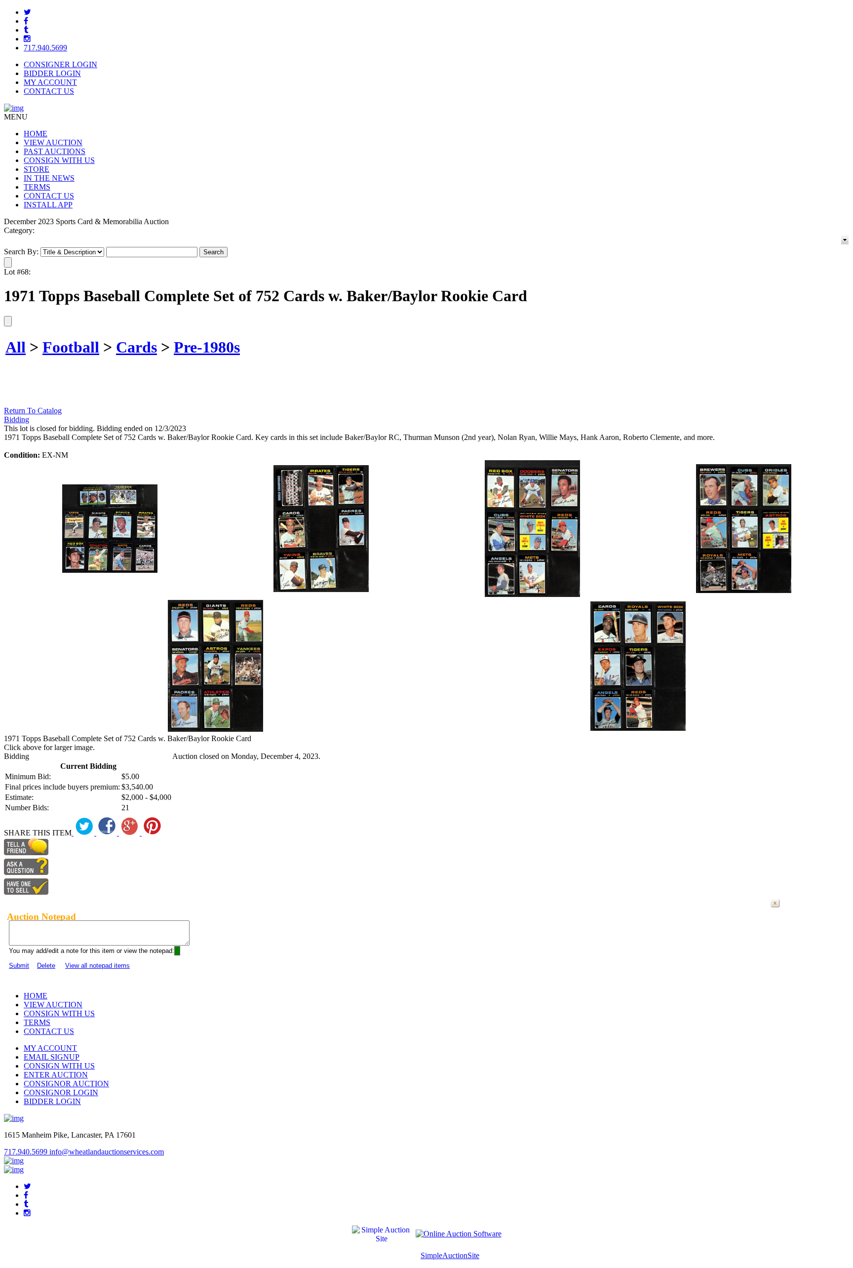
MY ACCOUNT (50, 82)
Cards (136, 347)
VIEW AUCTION (53, 142)
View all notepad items (97, 965)
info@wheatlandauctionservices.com (106, 1152)
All (15, 347)
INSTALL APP (48, 204)
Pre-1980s (207, 347)
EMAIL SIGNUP (51, 1057)
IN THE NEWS (49, 178)
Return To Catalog (33, 410)
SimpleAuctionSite (450, 1255)
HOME (35, 133)
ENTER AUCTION (56, 1074)
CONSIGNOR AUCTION (66, 1083)
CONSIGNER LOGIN (60, 64)
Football (70, 347)
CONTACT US (49, 91)
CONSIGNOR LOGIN (61, 1092)
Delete (46, 965)
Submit (19, 965)
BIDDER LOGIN (52, 73)
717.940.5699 (45, 47)
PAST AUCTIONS (54, 151)
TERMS (37, 187)
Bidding (16, 419)
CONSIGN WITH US (59, 160)
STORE (36, 169)
